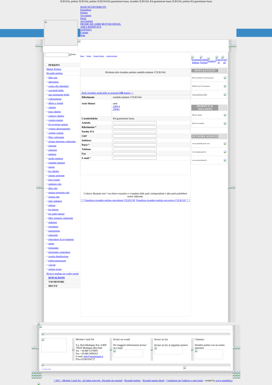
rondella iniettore (56, 162)
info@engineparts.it (93, 356)
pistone (51, 205)
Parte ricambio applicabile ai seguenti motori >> (106, 93)
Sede (82, 35)
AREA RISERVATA (90, 27)
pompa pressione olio (58, 192)
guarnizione (54, 231)
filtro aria (52, 77)
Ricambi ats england (112, 380)
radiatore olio (54, 184)
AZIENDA (86, 29)
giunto (51, 167)
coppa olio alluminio (58, 86)
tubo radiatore (55, 201)
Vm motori (85, 15)
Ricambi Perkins (99, 56)
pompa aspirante (56, 175)
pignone (52, 145)
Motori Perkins (53, 69)
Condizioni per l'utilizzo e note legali (184, 380)
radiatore (52, 222)
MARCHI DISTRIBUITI (93, 7)
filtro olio (52, 188)
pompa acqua (55, 269)
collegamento (55, 99)
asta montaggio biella (58, 94)
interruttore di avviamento (61, 239)
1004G (116, 109)
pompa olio (54, 196)
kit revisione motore (58, 124)
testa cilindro (54, 111)
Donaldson (85, 10)
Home (82, 56)
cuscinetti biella (56, 90)
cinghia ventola (55, 133)
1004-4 (116, 106)
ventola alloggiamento (59, 128)
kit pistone (53, 209)
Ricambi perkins (54, 73)
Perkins (84, 12)
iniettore (52, 154)
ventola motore (55, 120)
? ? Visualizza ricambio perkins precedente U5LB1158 (108, 200)
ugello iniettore (55, 158)
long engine (54, 179)
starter (51, 243)
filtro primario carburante (60, 218)
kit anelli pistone (56, 214)
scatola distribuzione (58, 256)
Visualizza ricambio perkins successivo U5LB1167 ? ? (163, 200)
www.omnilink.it (223, 380)
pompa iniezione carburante (62, 141)
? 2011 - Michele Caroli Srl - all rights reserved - (78, 380)
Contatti (84, 32)
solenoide (53, 235)
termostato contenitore (59, 252)
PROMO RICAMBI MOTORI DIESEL (100, 24)
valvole (52, 265)
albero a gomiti (55, 103)
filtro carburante (56, 137)
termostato (53, 248)
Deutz (83, 18)
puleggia (52, 150)
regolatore (53, 226)
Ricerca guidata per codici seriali (62, 273)
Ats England (86, 21)
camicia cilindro (56, 116)
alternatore (53, 82)
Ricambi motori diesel (153, 380)
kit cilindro (53, 171)
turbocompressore (57, 260)
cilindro (52, 107)
